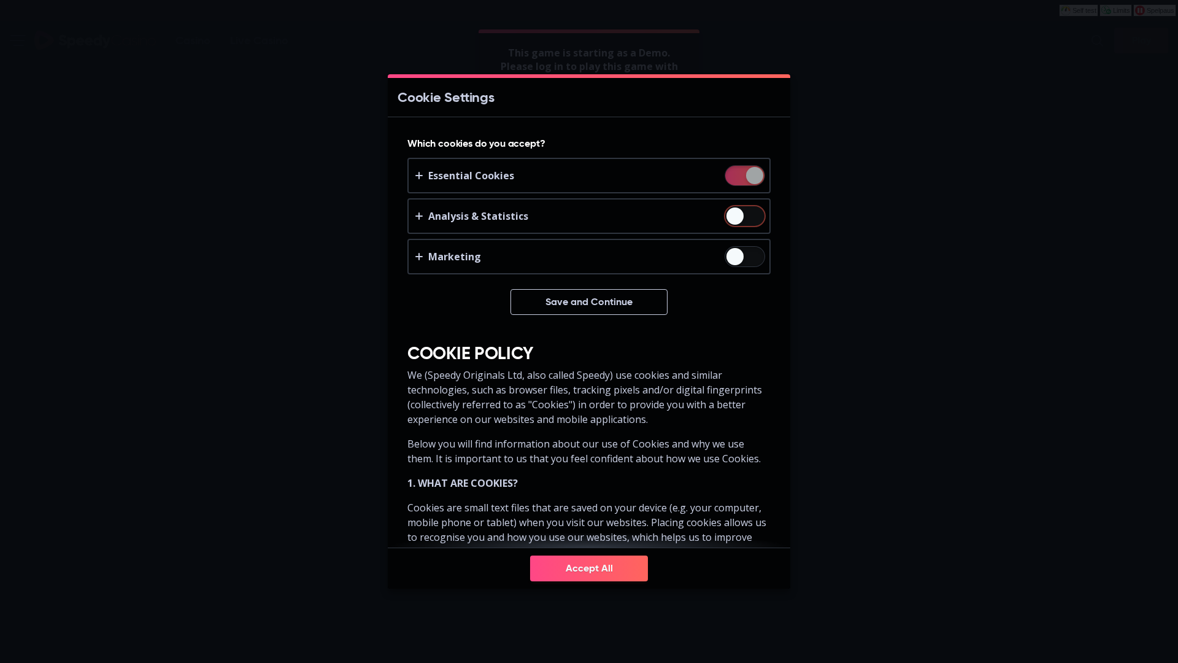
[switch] (754, 176)
